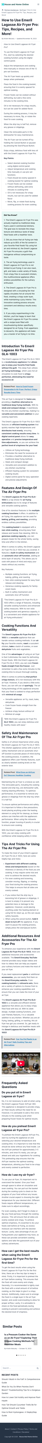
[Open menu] (38, 4)
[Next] (35, 1342)
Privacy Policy (23, 1429)
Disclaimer (25, 1432)
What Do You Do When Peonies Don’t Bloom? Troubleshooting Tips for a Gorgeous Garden (21, 1390)
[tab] (16, 1355)
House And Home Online (28, 1437)
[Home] (2, 10)
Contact (13, 1429)
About (7, 1429)
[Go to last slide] (6, 1342)
